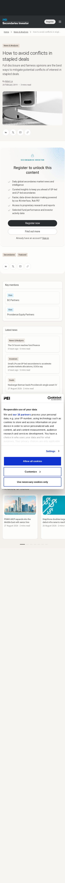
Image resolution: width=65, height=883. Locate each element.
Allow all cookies (32, 461)
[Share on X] (13, 132)
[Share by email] (20, 132)
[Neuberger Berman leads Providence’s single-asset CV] (32, 384)
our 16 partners (22, 414)
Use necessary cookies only (32, 482)
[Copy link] (27, 132)
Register (50, 22)
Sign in (45, 238)
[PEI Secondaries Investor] (16, 22)
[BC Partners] (32, 298)
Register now (32, 223)
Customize (31, 471)
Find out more (32, 231)
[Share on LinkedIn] (6, 132)
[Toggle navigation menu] (59, 21)
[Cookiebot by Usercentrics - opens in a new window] (47, 398)
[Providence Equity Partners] (32, 312)
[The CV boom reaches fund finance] (32, 344)
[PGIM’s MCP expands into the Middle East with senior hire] (20, 516)
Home (6, 32)
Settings (50, 451)
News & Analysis (21, 32)
